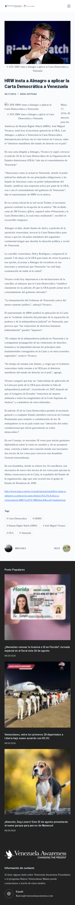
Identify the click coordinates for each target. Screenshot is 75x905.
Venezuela (25, 533)
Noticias (32, 94)
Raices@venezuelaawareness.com (34, 895)
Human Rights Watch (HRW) (22, 525)
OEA (10, 533)
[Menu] (68, 6)
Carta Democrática (17, 518)
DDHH (23, 94)
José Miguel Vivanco (54, 525)
